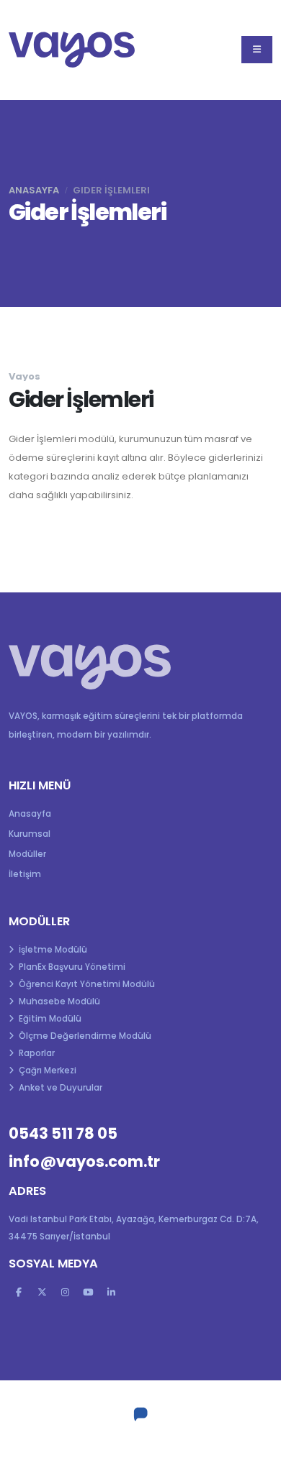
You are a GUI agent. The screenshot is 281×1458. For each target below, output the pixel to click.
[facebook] (19, 1293)
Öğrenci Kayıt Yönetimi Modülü (86, 984)
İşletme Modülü (52, 949)
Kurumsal (29, 834)
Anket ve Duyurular (59, 1088)
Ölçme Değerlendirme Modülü (84, 1036)
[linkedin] (111, 1293)
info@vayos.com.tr (84, 1161)
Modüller (27, 854)
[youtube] (88, 1293)
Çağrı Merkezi (46, 1070)
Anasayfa (34, 190)
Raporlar (36, 1053)
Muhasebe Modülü (58, 1001)
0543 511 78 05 (63, 1133)
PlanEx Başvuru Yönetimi (71, 967)
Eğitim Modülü (49, 1018)
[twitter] (42, 1293)
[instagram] (65, 1293)
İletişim (25, 874)
